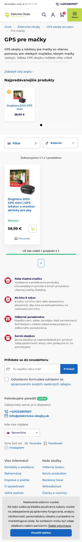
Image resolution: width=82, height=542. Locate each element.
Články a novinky (54, 493)
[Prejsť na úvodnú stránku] (17, 14)
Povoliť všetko (41, 532)
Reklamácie (12, 473)
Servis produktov (54, 473)
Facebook (55, 443)
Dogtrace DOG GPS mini (19, 107)
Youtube (35, 443)
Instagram (16, 447)
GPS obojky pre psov (60, 26)
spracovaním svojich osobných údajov (41, 384)
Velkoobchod (51, 486)
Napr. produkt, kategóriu (32, 29)
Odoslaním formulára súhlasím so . (41, 381)
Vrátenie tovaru (53, 467)
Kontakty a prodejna (19, 467)
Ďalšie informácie (59, 525)
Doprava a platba (16, 480)
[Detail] (33, 228)
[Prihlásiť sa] (53, 14)
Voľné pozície (14, 493)
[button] (44, 14)
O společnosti (14, 486)
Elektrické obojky (29, 26)
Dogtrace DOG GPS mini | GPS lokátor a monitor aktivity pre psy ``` (21, 206)
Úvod (7, 26)
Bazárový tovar (52, 480)
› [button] (18, 71)
